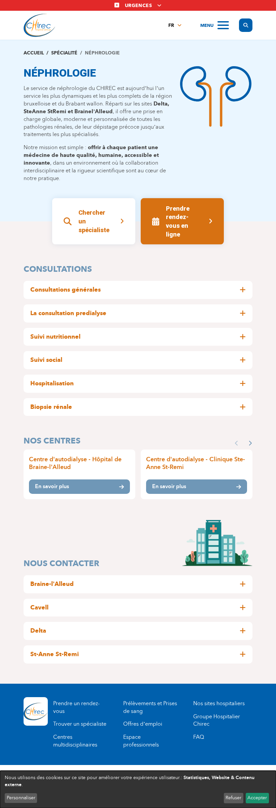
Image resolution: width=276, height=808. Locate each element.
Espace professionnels (141, 741)
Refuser (233, 798)
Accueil (34, 53)
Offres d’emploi (142, 724)
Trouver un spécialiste (79, 724)
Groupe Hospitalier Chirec (216, 720)
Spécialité (64, 53)
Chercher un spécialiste (93, 221)
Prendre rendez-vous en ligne (177, 221)
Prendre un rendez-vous (76, 707)
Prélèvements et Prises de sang (150, 707)
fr (171, 25)
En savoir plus (52, 486)
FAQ (198, 737)
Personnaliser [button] (21, 798)
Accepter (257, 798)
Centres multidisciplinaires (75, 741)
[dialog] (138, 789)
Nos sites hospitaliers (219, 703)
